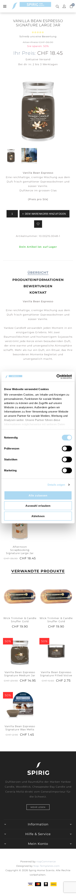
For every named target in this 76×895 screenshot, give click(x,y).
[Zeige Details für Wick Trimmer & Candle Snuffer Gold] (20, 596)
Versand (44, 59)
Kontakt (38, 293)
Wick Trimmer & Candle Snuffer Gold (19, 620)
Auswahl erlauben (38, 505)
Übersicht (38, 273)
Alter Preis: (30, 42)
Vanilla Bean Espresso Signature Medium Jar (19, 674)
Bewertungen (38, 286)
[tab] (38, 272)
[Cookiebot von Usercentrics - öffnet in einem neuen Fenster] (56, 376)
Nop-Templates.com (46, 865)
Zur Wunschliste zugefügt (38, 224)
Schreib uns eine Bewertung (38, 36)
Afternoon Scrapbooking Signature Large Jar (20, 550)
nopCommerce (46, 861)
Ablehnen (38, 515)
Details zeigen (56, 484)
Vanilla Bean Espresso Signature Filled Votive (56, 674)
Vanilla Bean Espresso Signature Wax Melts (20, 728)
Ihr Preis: (24, 53)
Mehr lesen (38, 807)
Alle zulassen (38, 495)
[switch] (67, 448)
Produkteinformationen (38, 280)
